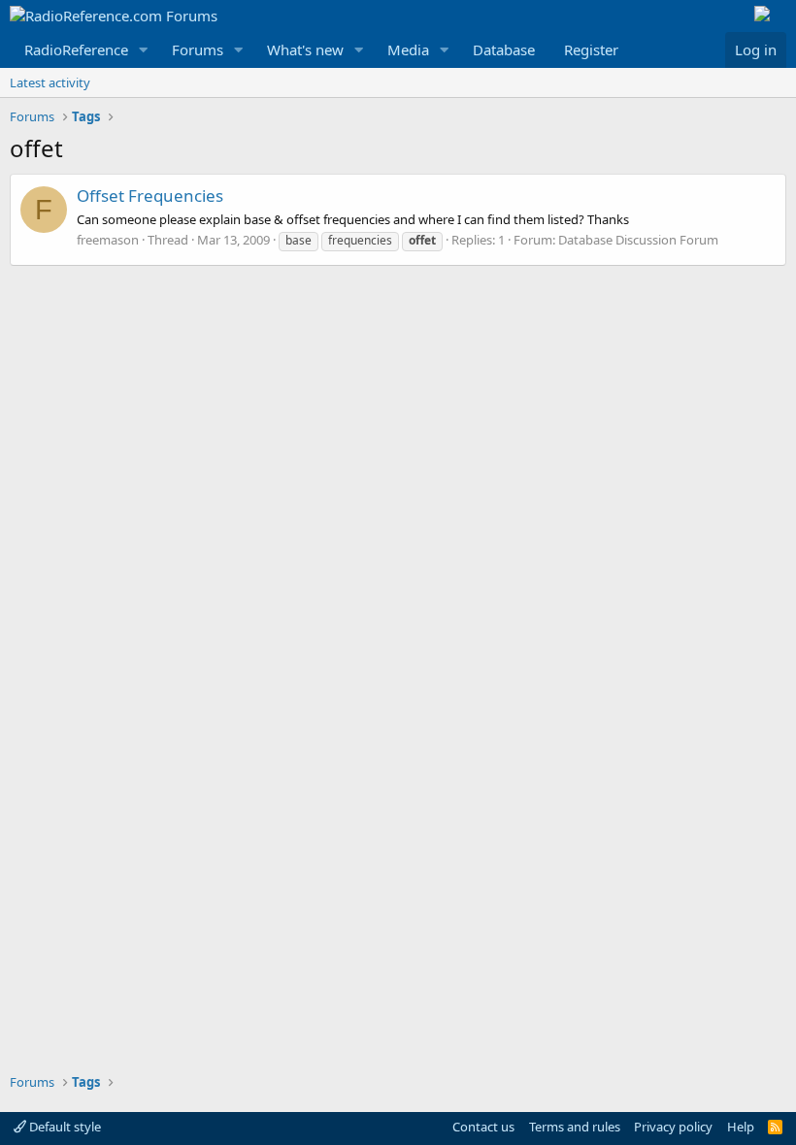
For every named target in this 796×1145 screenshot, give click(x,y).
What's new (305, 49)
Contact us (483, 1126)
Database (504, 49)
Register (591, 49)
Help (740, 1126)
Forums (197, 49)
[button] (143, 50)
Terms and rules (574, 1126)
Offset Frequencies (150, 195)
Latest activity (50, 82)
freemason (108, 239)
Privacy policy (673, 1126)
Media (408, 49)
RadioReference (76, 49)
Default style (63, 1126)
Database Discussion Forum (638, 239)
